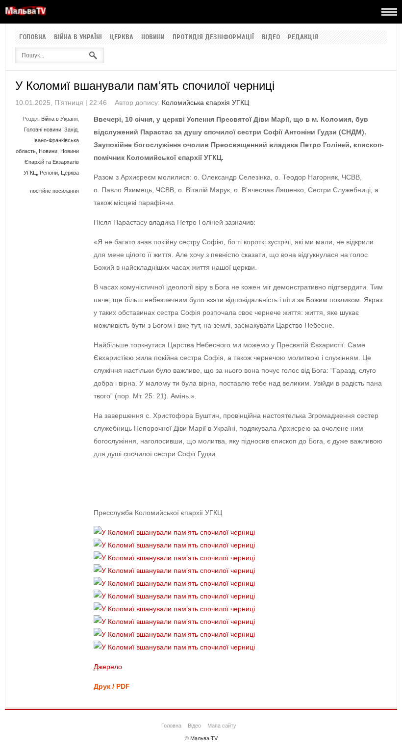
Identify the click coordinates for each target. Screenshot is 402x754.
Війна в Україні (78, 37)
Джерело (108, 667)
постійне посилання (54, 191)
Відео (271, 37)
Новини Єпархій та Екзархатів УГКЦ (51, 162)
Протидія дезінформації (213, 37)
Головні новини (42, 129)
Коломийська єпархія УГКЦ (205, 102)
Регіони (49, 173)
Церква (121, 37)
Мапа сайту (221, 725)
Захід (70, 129)
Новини (153, 37)
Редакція (303, 37)
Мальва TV (204, 738)
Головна (32, 37)
